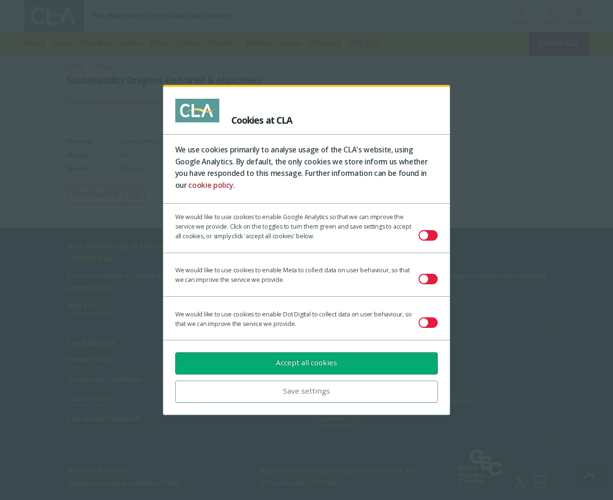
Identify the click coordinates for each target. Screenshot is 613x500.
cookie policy (210, 185)
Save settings (306, 390)
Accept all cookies (306, 362)
